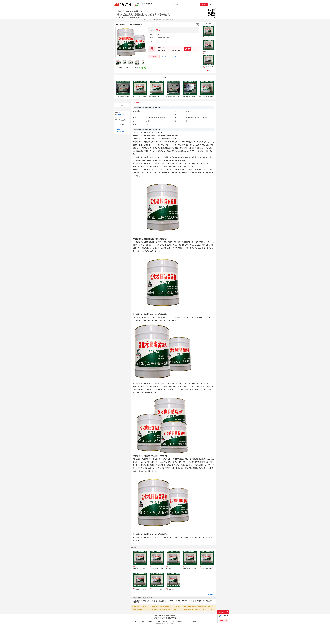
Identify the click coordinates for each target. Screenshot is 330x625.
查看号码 (187, 49)
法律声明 (180, 621)
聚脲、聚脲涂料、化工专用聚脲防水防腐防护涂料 (143, 96)
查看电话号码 (121, 115)
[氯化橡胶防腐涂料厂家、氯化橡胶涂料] (208, 45)
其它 (154, 20)
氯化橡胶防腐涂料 (137, 601)
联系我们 (143, 621)
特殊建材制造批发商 (170, 615)
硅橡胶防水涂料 (201, 601)
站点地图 (158, 621)
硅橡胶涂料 (209, 601)
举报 (127, 68)
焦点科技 (167, 623)
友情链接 (194, 621)
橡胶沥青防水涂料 (172, 601)
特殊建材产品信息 (159, 615)
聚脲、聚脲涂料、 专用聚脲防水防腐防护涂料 (193, 96)
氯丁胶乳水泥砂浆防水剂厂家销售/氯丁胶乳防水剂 (177, 96)
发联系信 (153, 56)
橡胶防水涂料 (162, 601)
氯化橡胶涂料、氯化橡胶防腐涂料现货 (167, 617)
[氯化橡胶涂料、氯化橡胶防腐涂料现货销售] (208, 31)
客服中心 (150, 621)
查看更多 (122, 124)
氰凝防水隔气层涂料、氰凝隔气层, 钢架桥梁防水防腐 (211, 96)
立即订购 (173, 56)
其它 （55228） (120, 105)
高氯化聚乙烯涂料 (183, 601)
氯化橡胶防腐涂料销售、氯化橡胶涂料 (212, 66)
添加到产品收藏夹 (120, 131)
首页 (145, 20)
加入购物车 (165, 56)
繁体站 (187, 621)
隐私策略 (165, 621)
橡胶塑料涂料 (192, 601)
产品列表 (149, 20)
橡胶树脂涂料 (154, 601)
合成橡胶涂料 (136, 603)
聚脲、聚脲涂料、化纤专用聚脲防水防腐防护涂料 (160, 96)
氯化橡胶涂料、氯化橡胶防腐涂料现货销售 (213, 37)
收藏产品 (119, 68)
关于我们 (135, 621)
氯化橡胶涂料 (146, 601)
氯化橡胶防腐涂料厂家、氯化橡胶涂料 (212, 51)
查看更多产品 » (211, 594)
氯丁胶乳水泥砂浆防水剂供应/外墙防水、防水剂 (127, 96)
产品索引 (118, 129)
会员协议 (172, 621)
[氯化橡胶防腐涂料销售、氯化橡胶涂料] (208, 60)
